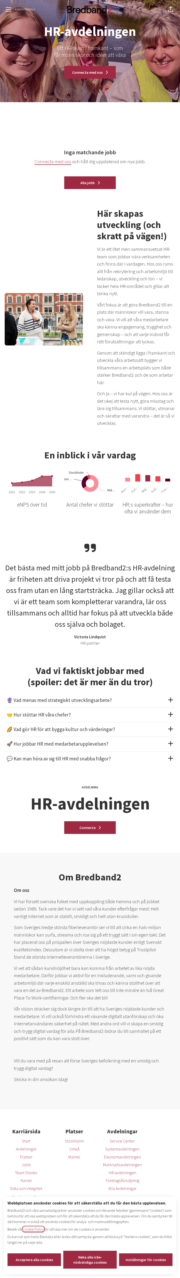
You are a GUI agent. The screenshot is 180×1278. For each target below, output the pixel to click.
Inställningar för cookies (146, 1259)
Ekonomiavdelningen (122, 1157)
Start (26, 1141)
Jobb (26, 1164)
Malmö (74, 1157)
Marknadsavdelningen (122, 1164)
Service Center (122, 1141)
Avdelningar (26, 1149)
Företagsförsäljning (122, 1180)
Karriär (26, 1180)
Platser (26, 1157)
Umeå (74, 1149)
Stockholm (74, 1141)
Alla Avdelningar (122, 1188)
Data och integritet (26, 1188)
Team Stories (26, 1172)
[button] (170, 9)
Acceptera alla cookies (34, 1259)
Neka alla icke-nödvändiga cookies (90, 1260)
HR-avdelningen (122, 1172)
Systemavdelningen (122, 1149)
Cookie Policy (33, 1229)
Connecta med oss (52, 161)
